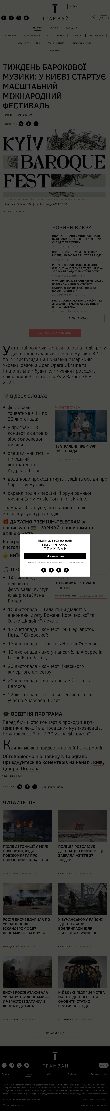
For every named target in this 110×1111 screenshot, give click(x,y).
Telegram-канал (57, 556)
